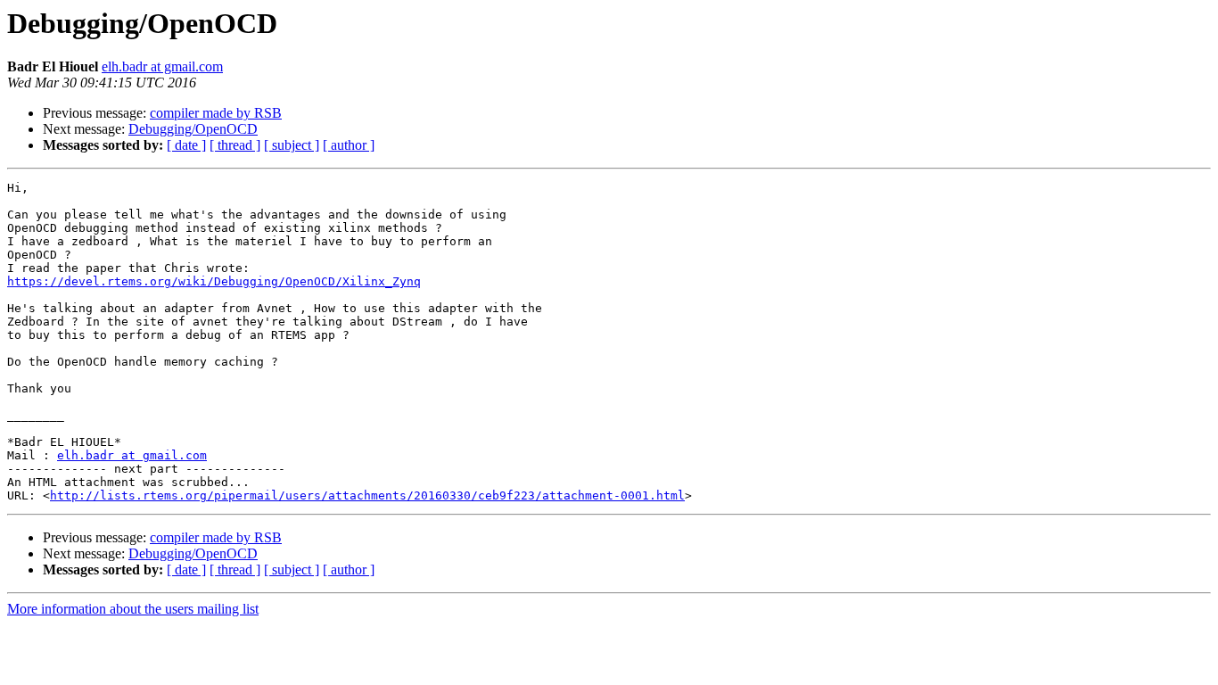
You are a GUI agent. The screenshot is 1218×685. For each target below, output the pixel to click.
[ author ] (348, 145)
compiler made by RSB (216, 112)
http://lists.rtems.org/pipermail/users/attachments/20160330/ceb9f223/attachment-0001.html (367, 495)
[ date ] (186, 145)
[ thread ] (235, 145)
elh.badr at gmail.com (162, 66)
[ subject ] (291, 145)
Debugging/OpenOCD (193, 128)
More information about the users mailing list (133, 608)
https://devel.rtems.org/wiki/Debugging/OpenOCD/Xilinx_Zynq (214, 281)
